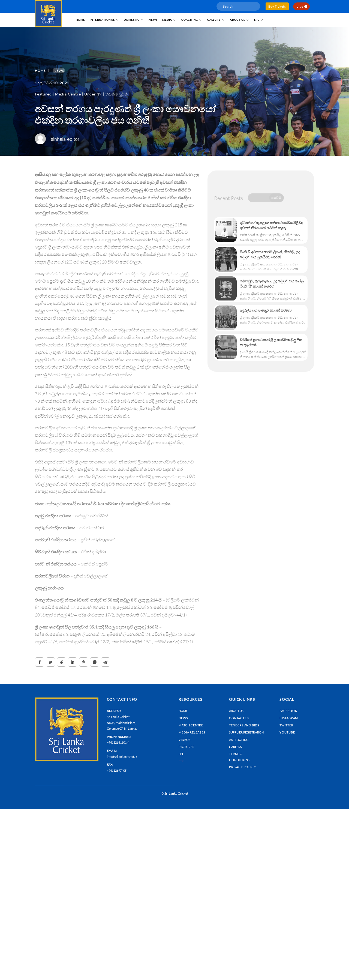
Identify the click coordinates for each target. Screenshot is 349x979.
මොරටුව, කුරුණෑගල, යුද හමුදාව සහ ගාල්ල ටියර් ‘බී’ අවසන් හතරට (272, 283)
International (102, 19)
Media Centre (68, 94)
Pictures (186, 747)
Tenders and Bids (244, 725)
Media (167, 19)
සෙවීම (276, 198)
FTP (181, 761)
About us (237, 19)
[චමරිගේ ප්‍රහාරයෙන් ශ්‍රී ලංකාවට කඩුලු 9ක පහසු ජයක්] (226, 347)
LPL (256, 19)
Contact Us (239, 718)
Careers (235, 747)
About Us (236, 710)
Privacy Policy (242, 767)
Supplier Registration (246, 732)
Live (300, 6)
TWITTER (286, 725)
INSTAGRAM (288, 718)
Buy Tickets (277, 6)
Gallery (214, 19)
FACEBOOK (288, 710)
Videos (185, 739)
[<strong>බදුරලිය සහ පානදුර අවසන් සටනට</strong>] (226, 318)
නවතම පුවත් (116, 94)
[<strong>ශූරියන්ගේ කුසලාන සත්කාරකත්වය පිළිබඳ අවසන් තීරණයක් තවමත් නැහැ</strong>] (226, 230)
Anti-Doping (238, 739)
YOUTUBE (287, 732)
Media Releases (192, 732)
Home (80, 19)
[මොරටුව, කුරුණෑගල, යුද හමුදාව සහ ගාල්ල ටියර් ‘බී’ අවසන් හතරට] (226, 288)
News (153, 19)
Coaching (189, 19)
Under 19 (93, 94)
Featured (43, 94)
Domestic (131, 19)
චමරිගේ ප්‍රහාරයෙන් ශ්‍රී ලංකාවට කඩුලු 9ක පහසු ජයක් (271, 342)
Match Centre (191, 725)
